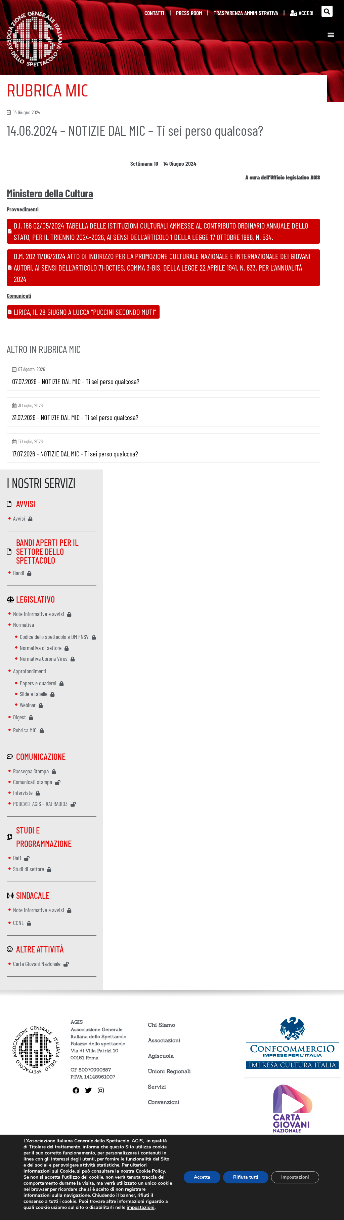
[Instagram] (100, 1090)
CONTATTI (154, 12)
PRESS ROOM (189, 12)
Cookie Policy (150, 1171)
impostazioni (141, 1208)
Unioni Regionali (169, 1071)
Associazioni (164, 1040)
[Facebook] (76, 1090)
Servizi (157, 1086)
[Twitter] (88, 1090)
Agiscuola (161, 1055)
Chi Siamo (161, 1024)
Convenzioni (163, 1102)
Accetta (202, 1177)
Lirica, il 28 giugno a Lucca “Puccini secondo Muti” (85, 312)
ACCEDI (305, 12)
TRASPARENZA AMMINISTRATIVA (246, 12)
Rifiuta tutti (245, 1177)
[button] (327, 11)
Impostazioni (295, 1177)
